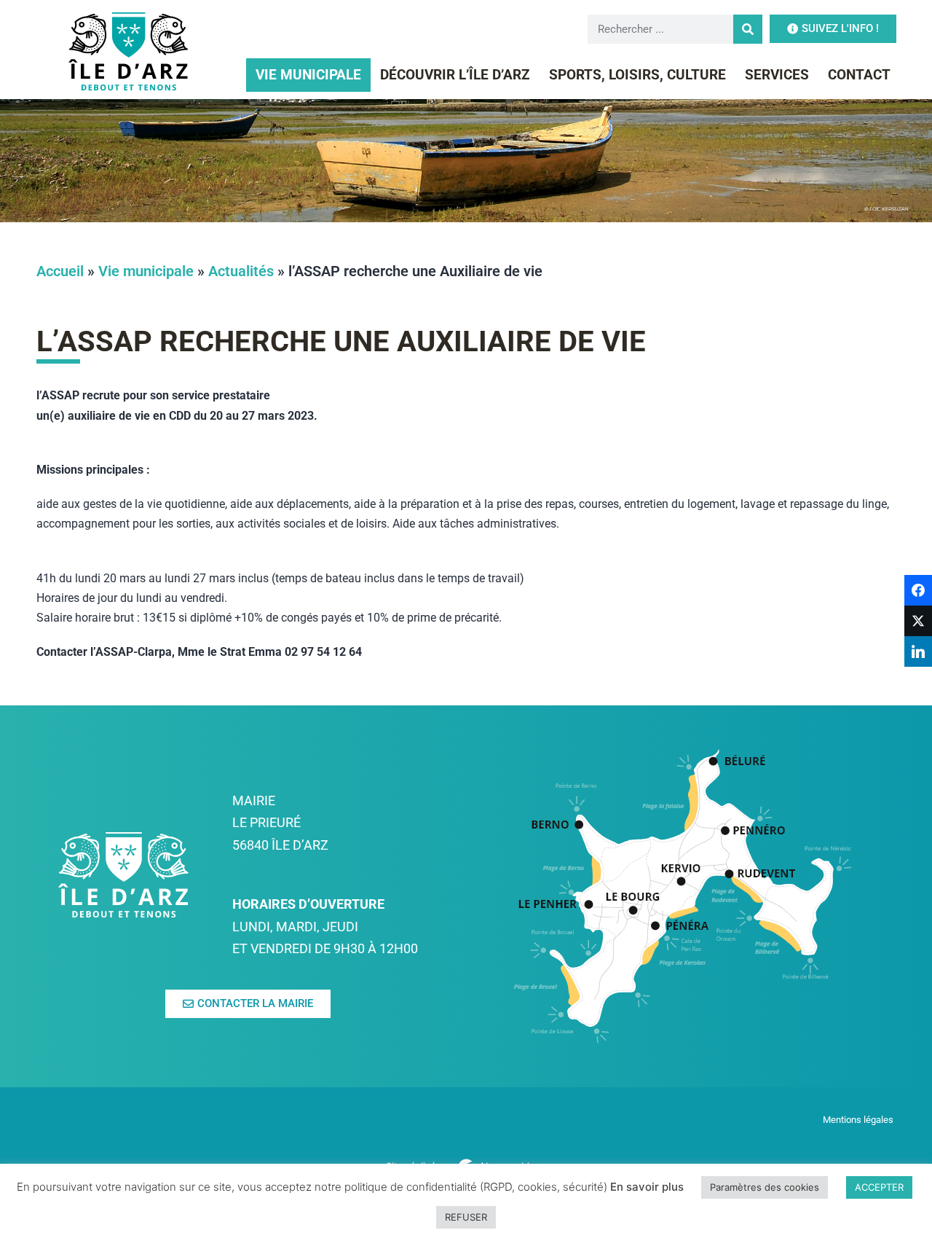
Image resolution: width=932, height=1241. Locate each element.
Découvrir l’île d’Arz (455, 74)
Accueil (60, 271)
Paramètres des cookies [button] (764, 1187)
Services (777, 74)
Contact (859, 74)
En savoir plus (647, 1187)
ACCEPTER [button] (879, 1187)
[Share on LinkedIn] (918, 651)
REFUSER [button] (466, 1217)
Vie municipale (308, 74)
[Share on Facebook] (918, 590)
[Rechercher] (747, 29)
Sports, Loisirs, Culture (637, 74)
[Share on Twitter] (918, 621)
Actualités (241, 271)
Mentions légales (859, 1119)
